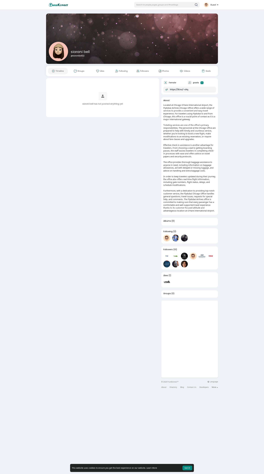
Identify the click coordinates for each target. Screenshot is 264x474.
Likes (165, 275)
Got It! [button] (187, 468)
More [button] (214, 387)
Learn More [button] (151, 468)
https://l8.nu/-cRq (179, 89)
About (163, 387)
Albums (167, 221)
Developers (204, 387)
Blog (182, 387)
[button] (167, 5)
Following (168, 231)
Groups (167, 293)
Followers (168, 249)
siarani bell (80, 51)
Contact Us (191, 387)
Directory (173, 387)
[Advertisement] (189, 320)
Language (213, 382)
